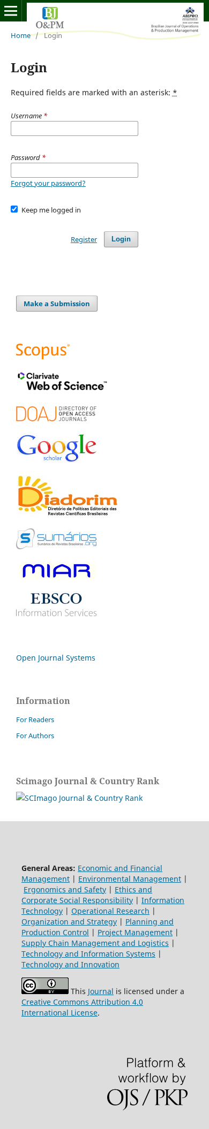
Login (121, 239)
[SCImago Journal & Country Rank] (79, 798)
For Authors (35, 735)
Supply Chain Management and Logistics (95, 943)
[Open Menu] (10, 10)
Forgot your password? (48, 183)
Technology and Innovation (70, 964)
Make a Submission (57, 303)
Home (21, 35)
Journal (101, 991)
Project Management (135, 932)
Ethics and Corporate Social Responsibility (86, 894)
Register (84, 239)
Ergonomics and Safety (65, 889)
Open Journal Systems (55, 658)
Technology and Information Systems (88, 954)
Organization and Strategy (69, 921)
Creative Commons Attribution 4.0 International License (82, 1007)
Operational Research (110, 911)
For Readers (35, 719)
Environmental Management (129, 879)
